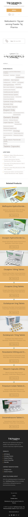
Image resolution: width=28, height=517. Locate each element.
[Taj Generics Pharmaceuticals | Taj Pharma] (14, 3)
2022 (19, 41)
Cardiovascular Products (9, 89)
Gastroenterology (16, 114)
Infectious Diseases (13, 120)
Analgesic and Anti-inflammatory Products (12, 72)
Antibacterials (20, 77)
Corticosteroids (18, 96)
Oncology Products (8, 456)
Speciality (6, 462)
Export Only (9, 110)
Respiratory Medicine (8, 135)
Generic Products (8, 458)
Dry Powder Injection (10, 107)
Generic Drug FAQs (8, 460)
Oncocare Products (8, 130)
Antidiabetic (14, 82)
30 (14, 41)
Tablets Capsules (12, 146)
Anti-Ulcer (12, 75)
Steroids (5, 143)
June (17, 41)
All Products (7, 454)
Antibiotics (7, 80)
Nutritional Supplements (10, 128)
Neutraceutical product (8, 126)
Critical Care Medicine (9, 99)
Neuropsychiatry (18, 124)
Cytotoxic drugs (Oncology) (13, 101)
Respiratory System (18, 135)
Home (14, 495)
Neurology (17, 122)
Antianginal (18, 75)
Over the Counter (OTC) (8, 133)
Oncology (16, 131)
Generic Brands (11, 117)
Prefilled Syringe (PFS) (18, 133)
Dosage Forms (7, 469)
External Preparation (8, 112)
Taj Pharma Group (10, 481)
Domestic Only (8, 104)
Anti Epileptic (20, 82)
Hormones (6, 120)
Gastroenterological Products (18, 112)
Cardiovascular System (11, 92)
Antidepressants (7, 82)
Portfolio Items (14, 498)
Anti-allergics (6, 75)
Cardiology (19, 87)
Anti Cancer (15, 80)
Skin (4, 137)
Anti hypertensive (9, 85)
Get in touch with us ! (14, 511)
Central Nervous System (11, 94)
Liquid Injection (8, 122)
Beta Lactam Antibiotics (9, 87)
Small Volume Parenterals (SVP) (12, 140)
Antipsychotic (18, 84)
